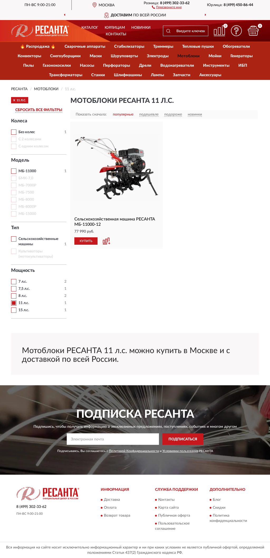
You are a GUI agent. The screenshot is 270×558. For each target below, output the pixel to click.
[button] (167, 6)
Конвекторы (29, 56)
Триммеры (163, 47)
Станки (98, 75)
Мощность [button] (23, 270)
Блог (217, 500)
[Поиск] (168, 31)
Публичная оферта (174, 515)
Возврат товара (117, 515)
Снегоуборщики (65, 56)
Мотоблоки (188, 56)
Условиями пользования (180, 451)
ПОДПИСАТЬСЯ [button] (182, 439)
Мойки (215, 56)
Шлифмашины (128, 75)
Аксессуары (210, 75)
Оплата (110, 507)
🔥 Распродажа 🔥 (38, 47)
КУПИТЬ (86, 241)
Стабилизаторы (129, 47)
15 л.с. (23, 310)
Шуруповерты (124, 56)
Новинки (141, 28)
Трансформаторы (65, 75)
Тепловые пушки (198, 47)
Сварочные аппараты (85, 47)
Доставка (112, 500)
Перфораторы (116, 66)
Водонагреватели (177, 66)
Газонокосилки (57, 66)
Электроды (157, 56)
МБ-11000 (27, 171)
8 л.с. (22, 296)
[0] (253, 30)
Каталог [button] (89, 28)
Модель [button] (20, 160)
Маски (96, 56)
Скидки (219, 507)
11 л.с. (23, 303)
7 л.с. (22, 281)
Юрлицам (115, 28)
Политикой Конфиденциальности (134, 451)
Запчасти (181, 75)
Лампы (157, 75)
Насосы (87, 66)
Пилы (28, 66)
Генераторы (241, 56)
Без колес (26, 132)
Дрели (145, 66)
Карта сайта (168, 507)
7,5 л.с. (24, 289)
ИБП (242, 66)
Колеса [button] (19, 121)
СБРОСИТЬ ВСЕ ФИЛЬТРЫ (38, 110)
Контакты (116, 34)
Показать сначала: (91, 114)
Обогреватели (236, 47)
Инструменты (216, 66)
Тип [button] (15, 227)
